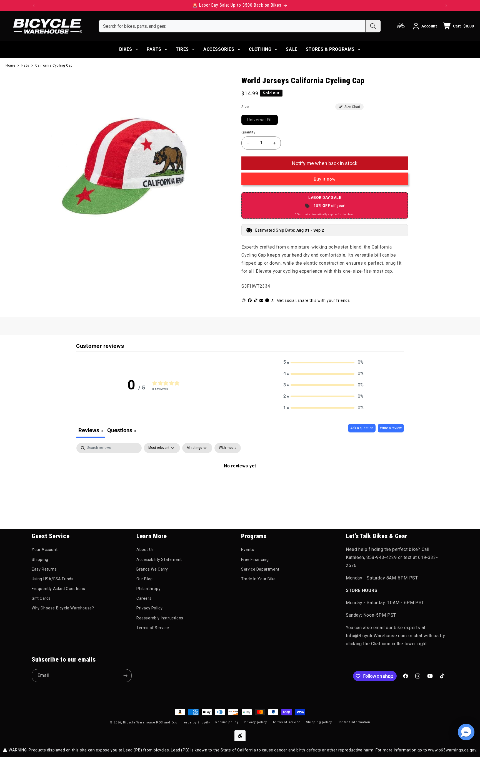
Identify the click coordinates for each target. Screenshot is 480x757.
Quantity (248, 132)
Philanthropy (148, 588)
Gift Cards (41, 598)
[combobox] (232, 26)
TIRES (182, 49)
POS (159, 722)
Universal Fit (262, 119)
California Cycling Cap (53, 65)
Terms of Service (152, 628)
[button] (323, 362)
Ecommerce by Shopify (190, 722)
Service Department (260, 569)
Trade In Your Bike (258, 579)
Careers (143, 598)
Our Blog (144, 579)
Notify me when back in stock (325, 163)
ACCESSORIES (218, 49)
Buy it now (325, 179)
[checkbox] (227, 448)
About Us (145, 549)
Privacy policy (255, 722)
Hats (25, 65)
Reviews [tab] (90, 430)
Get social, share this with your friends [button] (313, 300)
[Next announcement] (446, 5)
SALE (291, 49)
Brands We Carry (152, 569)
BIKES (125, 49)
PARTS (154, 49)
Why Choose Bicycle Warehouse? (63, 608)
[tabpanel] (240, 484)
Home (10, 65)
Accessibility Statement (159, 559)
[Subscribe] (125, 675)
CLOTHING (260, 49)
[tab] (121, 431)
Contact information (354, 722)
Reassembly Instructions (159, 618)
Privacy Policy (149, 608)
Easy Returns (44, 569)
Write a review (391, 428)
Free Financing (255, 559)
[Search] (373, 26)
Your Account (45, 549)
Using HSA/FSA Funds (52, 579)
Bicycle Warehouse (139, 722)
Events (247, 549)
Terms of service (286, 722)
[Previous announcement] (34, 5)
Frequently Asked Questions (58, 588)
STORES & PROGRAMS (330, 49)
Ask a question (361, 428)
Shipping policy (319, 722)
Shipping (40, 559)
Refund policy (226, 722)
